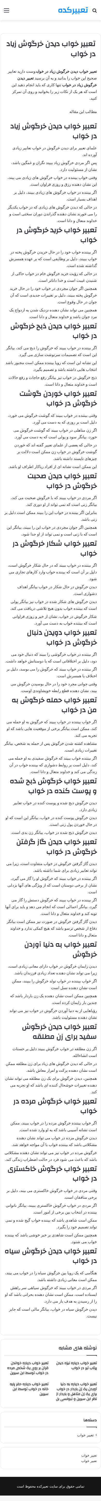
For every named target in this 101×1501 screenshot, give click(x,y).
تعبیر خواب (89, 1455)
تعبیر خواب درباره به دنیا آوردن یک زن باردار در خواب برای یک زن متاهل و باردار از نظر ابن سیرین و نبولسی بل (76, 1391)
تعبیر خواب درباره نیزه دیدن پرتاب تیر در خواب (76, 1365)
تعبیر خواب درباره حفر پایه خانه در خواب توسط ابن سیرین (29, 1389)
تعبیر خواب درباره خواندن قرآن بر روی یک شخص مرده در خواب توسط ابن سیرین (27, 1368)
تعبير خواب (85, 1435)
